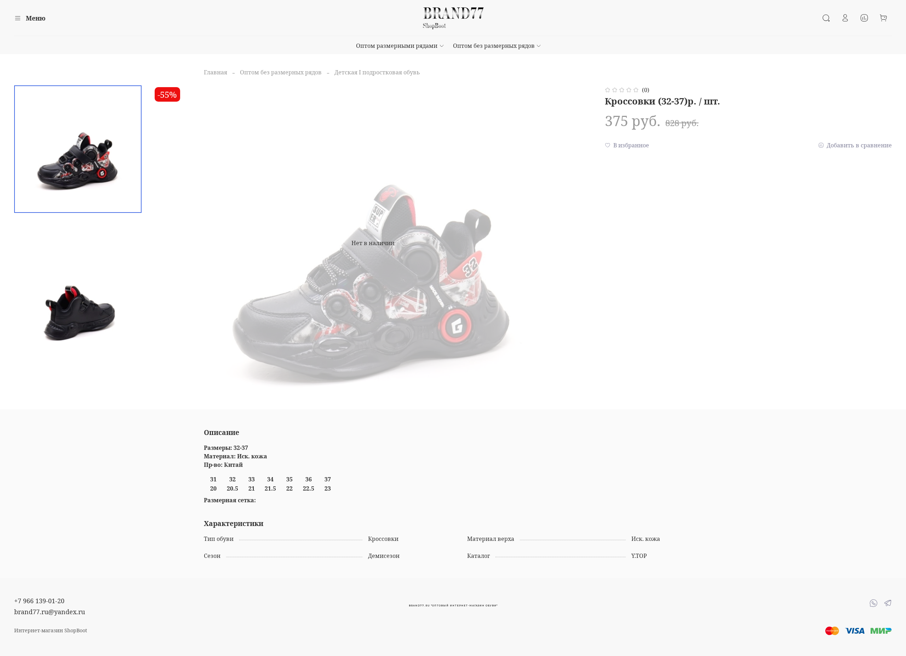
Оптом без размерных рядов (494, 46)
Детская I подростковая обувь (377, 72)
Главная (215, 72)
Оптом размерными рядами (396, 46)
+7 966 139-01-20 (39, 600)
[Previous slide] (167, 242)
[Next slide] (579, 242)
